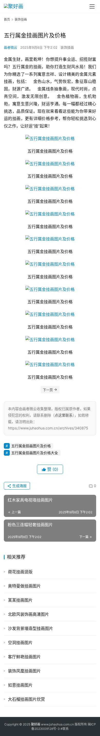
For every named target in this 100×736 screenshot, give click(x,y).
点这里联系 (64, 415)
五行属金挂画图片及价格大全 (34, 453)
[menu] (92, 6)
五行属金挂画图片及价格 (31, 446)
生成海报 (19, 485)
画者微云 (10, 47)
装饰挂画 (67, 47)
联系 (66, 729)
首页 (7, 19)
